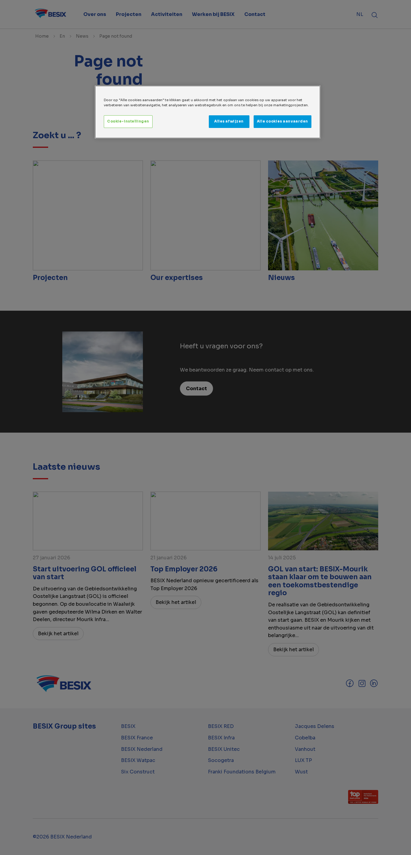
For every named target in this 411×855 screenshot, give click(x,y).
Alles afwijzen (229, 121)
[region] (207, 112)
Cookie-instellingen (128, 121)
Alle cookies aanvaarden (282, 121)
